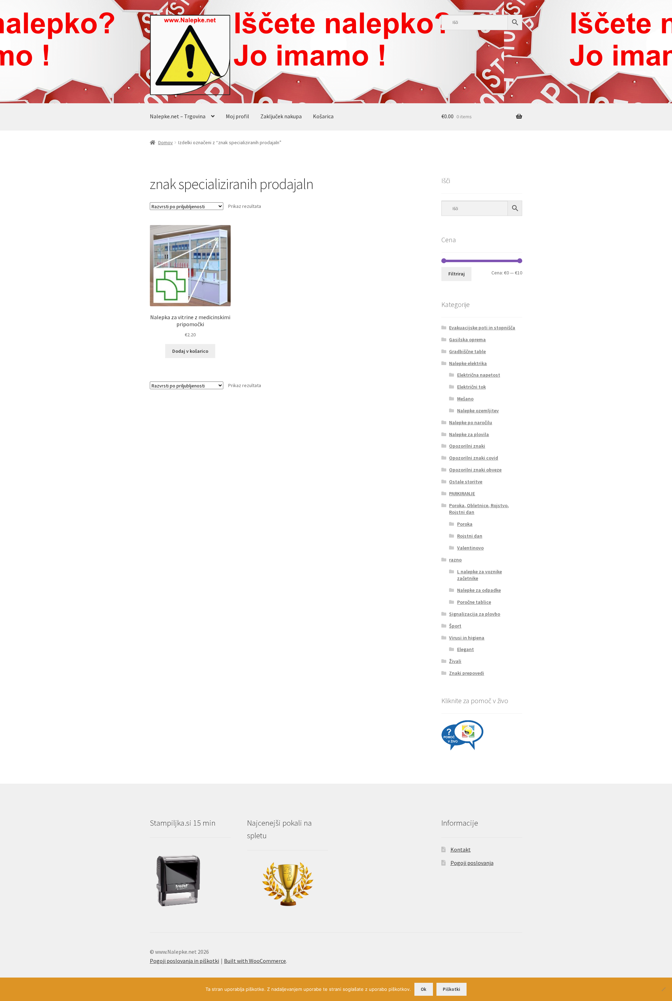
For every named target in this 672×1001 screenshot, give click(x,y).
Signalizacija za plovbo (474, 614)
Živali (455, 661)
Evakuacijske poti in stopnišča (482, 327)
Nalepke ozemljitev (478, 410)
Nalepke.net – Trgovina (177, 116)
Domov (165, 142)
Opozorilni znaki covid (473, 458)
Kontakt (460, 849)
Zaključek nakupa (281, 116)
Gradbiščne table (467, 351)
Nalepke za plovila (469, 434)
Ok (423, 989)
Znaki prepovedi (466, 673)
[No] (663, 989)
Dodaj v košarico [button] (190, 351)
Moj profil (237, 116)
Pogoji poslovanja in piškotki (184, 960)
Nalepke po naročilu (470, 422)
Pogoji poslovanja (471, 862)
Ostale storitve (465, 481)
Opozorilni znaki (467, 446)
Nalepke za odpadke (479, 590)
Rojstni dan (469, 536)
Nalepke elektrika (468, 363)
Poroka (464, 524)
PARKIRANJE (462, 493)
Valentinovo (470, 548)
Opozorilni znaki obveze (475, 470)
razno (455, 559)
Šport (455, 626)
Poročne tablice (474, 602)
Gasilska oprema (467, 339)
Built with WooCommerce (255, 960)
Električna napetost (478, 375)
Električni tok (471, 387)
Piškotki (451, 989)
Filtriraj (456, 274)
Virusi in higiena (466, 638)
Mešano (465, 399)
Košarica (323, 116)
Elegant (465, 649)
